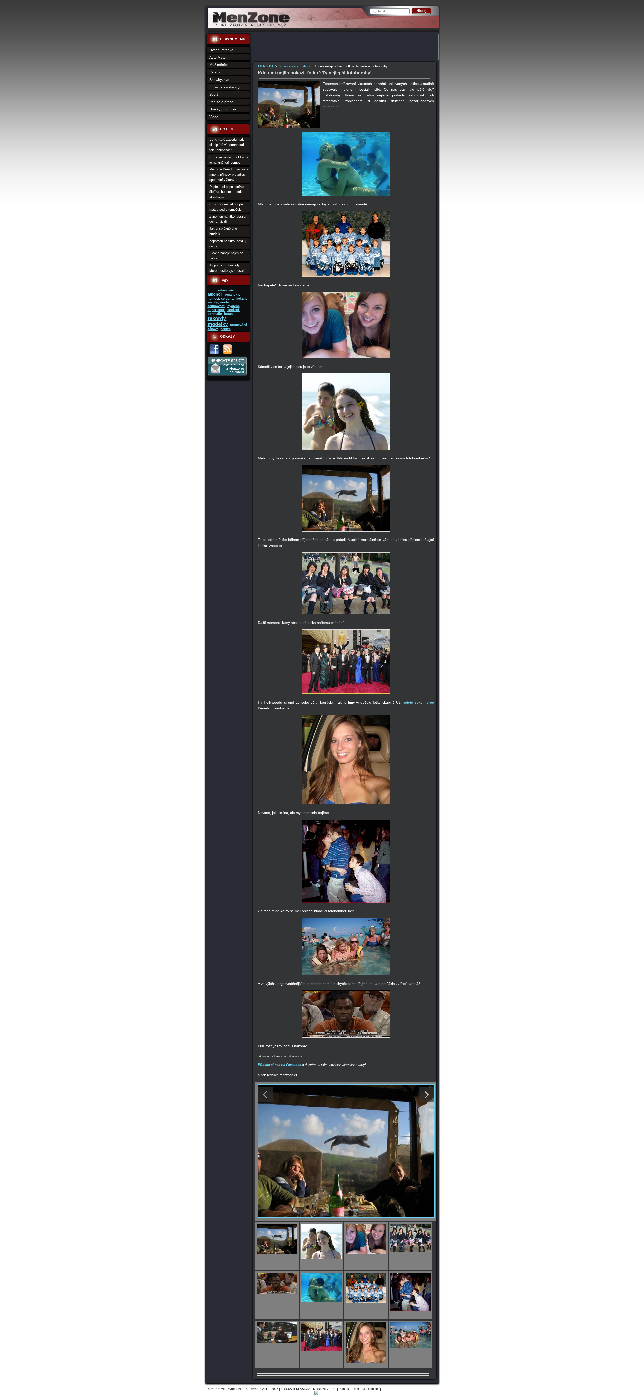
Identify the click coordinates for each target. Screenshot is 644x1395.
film (211, 290)
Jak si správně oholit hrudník (224, 231)
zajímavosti (216, 306)
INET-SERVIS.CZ (249, 1388)
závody (213, 302)
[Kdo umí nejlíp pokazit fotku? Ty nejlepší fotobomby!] (289, 127)
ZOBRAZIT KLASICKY (296, 1388)
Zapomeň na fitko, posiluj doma (227, 243)
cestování (238, 325)
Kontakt (344, 1388)
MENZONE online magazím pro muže (249, 26)
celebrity (227, 298)
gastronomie (225, 290)
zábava (213, 329)
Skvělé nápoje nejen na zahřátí (226, 255)
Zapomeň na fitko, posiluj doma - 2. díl (227, 219)
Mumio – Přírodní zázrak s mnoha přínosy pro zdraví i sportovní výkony (228, 174)
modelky (218, 324)
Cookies (373, 1388)
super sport (216, 310)
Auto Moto (217, 57)
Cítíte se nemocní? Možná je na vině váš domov (228, 159)
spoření (233, 310)
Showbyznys (219, 80)
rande (224, 302)
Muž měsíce (219, 65)
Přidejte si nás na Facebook (279, 1065)
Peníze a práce (221, 102)
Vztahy (214, 72)
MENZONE (266, 66)
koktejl (241, 298)
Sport (213, 94)
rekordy (217, 318)
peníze (225, 329)
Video (213, 117)
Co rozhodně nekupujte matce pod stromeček (226, 206)
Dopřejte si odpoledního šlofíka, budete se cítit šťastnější (226, 192)
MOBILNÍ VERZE (324, 1388)
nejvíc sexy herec (418, 702)
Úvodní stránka (221, 50)
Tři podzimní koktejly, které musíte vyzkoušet (226, 268)
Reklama (359, 1388)
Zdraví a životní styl (293, 66)
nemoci (213, 298)
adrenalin (215, 314)
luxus (228, 314)
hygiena (233, 306)
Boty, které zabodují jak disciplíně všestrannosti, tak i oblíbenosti (227, 145)
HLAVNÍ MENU (232, 39)
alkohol (215, 294)
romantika (231, 294)
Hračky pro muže (222, 109)
